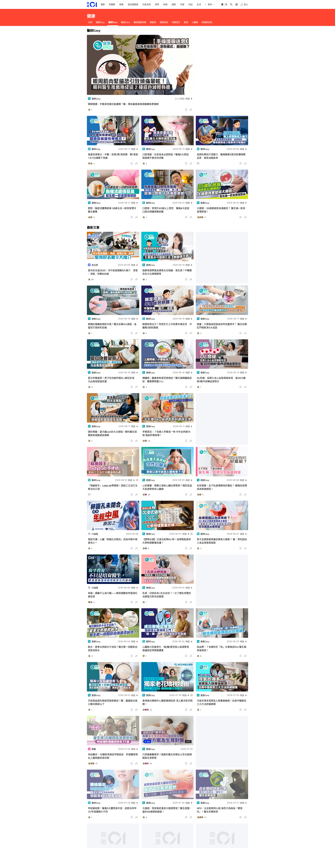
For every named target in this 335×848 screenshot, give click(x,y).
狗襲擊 (112, 4)
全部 (90, 22)
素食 (186, 22)
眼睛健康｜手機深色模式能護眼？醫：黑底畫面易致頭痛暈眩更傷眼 (123, 104)
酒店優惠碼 (133, 4)
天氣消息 (146, 4)
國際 (174, 4)
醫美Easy (125, 22)
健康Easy (100, 22)
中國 (182, 4)
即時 (157, 4)
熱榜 (165, 4)
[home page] (92, 4)
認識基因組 (207, 22)
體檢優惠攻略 (140, 22)
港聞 (102, 4)
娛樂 (121, 4)
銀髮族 (153, 22)
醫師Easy (112, 22)
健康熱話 (164, 22)
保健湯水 (176, 22)
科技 (190, 4)
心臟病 (195, 22)
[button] (186, 109)
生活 (199, 4)
